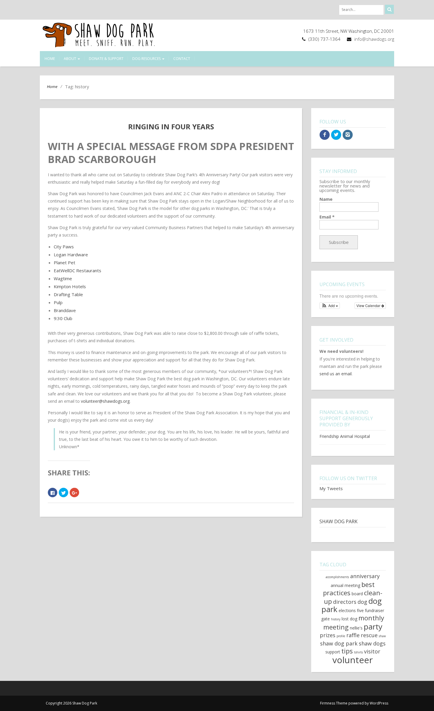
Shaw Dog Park (338, 521)
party (373, 626)
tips (347, 650)
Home (50, 58)
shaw (382, 636)
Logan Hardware (71, 254)
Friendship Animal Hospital (344, 436)
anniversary (365, 576)
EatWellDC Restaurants (77, 270)
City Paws (64, 246)
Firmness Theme (333, 703)
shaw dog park (339, 643)
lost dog (349, 619)
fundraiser (374, 610)
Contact (181, 58)
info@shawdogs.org (374, 39)
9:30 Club (63, 318)
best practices (349, 588)
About (70, 58)
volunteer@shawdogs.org (105, 401)
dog (362, 601)
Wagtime (63, 278)
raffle (353, 635)
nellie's (356, 628)
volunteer (352, 660)
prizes (327, 635)
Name (325, 199)
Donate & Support (106, 58)
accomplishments (337, 577)
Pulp (58, 302)
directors (344, 601)
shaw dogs (372, 643)
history (335, 619)
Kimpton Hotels (70, 286)
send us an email (335, 373)
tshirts (358, 652)
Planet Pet (64, 262)
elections (347, 610)
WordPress (379, 703)
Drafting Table (68, 294)
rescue (369, 635)
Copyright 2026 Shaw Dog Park (71, 703)
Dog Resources (146, 58)
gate (325, 619)
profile (341, 636)
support (332, 652)
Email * (327, 217)
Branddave (65, 310)
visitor (372, 651)
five (360, 610)
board (357, 593)
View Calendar (368, 305)
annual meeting (345, 585)
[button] (330, 306)
